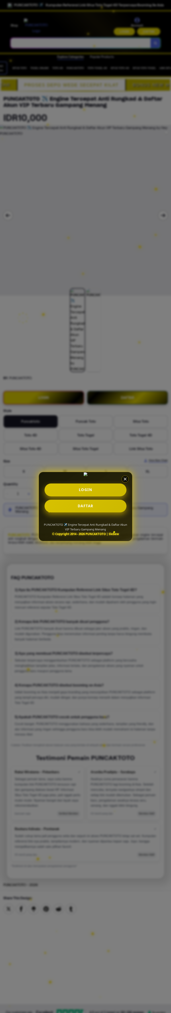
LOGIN (85, 489)
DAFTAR (86, 505)
